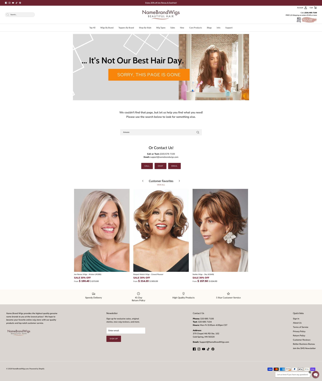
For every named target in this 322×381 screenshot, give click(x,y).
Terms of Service (300, 327)
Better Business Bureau (304, 344)
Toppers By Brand (126, 27)
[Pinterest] (20, 3)
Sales (172, 27)
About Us (297, 322)
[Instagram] (9, 3)
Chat (160, 166)
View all (161, 185)
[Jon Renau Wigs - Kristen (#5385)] (102, 230)
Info (218, 27)
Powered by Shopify (36, 369)
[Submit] (197, 132)
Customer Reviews (301, 340)
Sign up (114, 339)
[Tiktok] (16, 3)
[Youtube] (13, 3)
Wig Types (160, 27)
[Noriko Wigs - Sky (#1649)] (220, 230)
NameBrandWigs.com (20, 369)
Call (147, 166)
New (182, 27)
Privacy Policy (299, 331)
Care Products (195, 27)
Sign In (296, 318)
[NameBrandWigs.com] (161, 14)
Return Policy (299, 335)
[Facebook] (6, 3)
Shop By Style (145, 27)
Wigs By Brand (106, 27)
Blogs (209, 27)
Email (174, 166)
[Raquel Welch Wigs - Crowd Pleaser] (161, 230)
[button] (315, 374)
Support (229, 27)
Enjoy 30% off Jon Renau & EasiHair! (161, 3)
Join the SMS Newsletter (304, 348)
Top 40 (92, 27)
